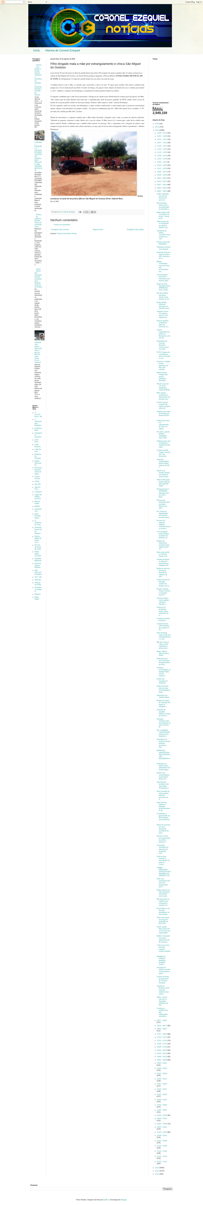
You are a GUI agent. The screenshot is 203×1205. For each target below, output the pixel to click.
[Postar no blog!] (87, 212)
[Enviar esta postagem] (80, 212)
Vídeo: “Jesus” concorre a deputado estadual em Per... (162, 1001)
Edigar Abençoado (38, 463)
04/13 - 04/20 (162, 1094)
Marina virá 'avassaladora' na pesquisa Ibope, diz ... (163, 776)
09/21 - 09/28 (162, 178)
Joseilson (38, 492)
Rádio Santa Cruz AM (38, 554)
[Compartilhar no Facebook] (92, 212)
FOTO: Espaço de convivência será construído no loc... (163, 355)
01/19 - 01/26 (162, 1151)
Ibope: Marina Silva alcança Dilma (163, 653)
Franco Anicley (37, 478)
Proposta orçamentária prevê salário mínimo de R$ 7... (163, 463)
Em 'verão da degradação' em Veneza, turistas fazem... (163, 514)
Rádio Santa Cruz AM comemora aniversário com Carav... (163, 893)
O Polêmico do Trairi (38, 523)
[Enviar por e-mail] (84, 212)
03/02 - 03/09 (162, 1124)
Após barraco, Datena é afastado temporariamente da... (163, 806)
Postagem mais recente (60, 229)
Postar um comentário (62, 225)
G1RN (37, 481)
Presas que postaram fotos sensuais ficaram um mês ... (163, 504)
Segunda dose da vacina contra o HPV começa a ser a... (163, 255)
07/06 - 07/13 (162, 1044)
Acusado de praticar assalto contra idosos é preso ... (163, 971)
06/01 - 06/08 (162, 1060)
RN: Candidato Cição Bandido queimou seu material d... (163, 733)
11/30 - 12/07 (162, 146)
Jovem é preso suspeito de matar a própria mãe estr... (163, 405)
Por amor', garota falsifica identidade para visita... (163, 435)
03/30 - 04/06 (162, 1105)
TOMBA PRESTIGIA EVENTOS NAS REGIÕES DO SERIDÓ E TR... (164, 872)
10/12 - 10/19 (162, 168)
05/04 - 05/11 (162, 1079)
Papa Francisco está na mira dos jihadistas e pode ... (164, 689)
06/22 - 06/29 (162, 1050)
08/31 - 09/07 (162, 188)
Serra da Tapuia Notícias (38, 565)
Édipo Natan (37, 598)
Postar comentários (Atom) (67, 234)
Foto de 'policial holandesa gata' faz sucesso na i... (163, 324)
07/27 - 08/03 (162, 1034)
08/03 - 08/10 (162, 1029)
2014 (157, 130)
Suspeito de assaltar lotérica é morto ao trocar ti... (163, 713)
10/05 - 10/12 (162, 172)
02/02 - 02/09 (162, 1141)
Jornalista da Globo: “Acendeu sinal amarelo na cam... (163, 235)
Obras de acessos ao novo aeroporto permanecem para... (163, 829)
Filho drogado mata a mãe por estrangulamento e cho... (164, 636)
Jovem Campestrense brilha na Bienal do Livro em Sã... (163, 334)
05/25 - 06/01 (162, 1063)
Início (36, 50)
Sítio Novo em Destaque (38, 572)
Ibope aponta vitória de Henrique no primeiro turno (163, 305)
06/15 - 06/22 (162, 1053)
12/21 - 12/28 (162, 136)
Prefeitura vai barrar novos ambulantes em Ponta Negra (163, 767)
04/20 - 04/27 (162, 1089)
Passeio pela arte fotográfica (163, 243)
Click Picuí (36, 441)
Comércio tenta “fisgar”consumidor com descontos (163, 453)
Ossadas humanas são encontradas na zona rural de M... (164, 723)
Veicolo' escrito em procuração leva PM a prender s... (163, 839)
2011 (157, 1174)
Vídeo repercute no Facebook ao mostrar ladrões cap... (163, 224)
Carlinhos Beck (38, 429)
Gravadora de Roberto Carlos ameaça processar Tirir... (163, 743)
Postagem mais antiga (135, 229)
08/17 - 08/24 (162, 1020)
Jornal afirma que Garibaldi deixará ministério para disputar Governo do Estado (38, 278)
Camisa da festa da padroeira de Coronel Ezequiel (163, 980)
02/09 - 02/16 (162, 1135)
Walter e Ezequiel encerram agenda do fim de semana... (163, 939)
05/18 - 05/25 (162, 1068)
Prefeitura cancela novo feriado (163, 248)
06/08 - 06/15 (162, 1057)
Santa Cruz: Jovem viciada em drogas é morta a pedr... (163, 474)
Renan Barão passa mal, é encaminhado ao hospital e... (163, 206)
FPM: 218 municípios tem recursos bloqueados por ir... (163, 883)
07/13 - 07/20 (162, 1041)
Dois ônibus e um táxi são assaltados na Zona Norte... (163, 911)
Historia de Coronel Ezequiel (62, 50)
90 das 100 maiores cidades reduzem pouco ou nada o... (164, 525)
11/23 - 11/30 (162, 149)
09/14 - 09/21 (162, 181)
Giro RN (38, 484)
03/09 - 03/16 (162, 1118)
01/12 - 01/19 (162, 1156)
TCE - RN (38, 577)
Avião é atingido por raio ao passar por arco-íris (163, 197)
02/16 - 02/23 (162, 1132)
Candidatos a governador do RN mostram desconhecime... (163, 818)
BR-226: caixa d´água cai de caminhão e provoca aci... (163, 645)
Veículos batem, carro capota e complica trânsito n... (163, 601)
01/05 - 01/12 (162, 1162)
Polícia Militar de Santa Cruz (38, 539)
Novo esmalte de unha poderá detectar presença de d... (163, 795)
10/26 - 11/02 (162, 162)
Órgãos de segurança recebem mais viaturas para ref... (163, 545)
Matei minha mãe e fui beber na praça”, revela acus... (163, 215)
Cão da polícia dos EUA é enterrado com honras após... (163, 278)
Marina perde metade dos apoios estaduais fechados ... (162, 377)
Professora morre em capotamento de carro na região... (163, 425)
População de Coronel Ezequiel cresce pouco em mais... (163, 345)
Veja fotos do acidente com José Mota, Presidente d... (163, 785)
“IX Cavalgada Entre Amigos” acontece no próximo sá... (163, 535)
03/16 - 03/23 (162, 1115)
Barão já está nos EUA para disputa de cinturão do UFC (163, 572)
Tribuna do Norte (38, 584)
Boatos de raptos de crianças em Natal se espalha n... (163, 704)
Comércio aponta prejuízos (163, 619)
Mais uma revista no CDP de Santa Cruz (163, 554)
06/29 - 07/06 (162, 1047)
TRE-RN (38, 580)
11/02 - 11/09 (162, 159)
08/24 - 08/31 (162, 191)
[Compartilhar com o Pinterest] (94, 212)
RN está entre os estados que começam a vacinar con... (163, 902)
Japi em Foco (37, 488)
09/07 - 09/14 (162, 185)
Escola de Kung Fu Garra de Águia (38, 471)
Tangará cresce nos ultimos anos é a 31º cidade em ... (162, 314)
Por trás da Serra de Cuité (38, 547)
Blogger (124, 1200)
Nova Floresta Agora (38, 516)
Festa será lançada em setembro (162, 681)
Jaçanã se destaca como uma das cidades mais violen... (163, 990)
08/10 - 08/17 (162, 1026)
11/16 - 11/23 (162, 152)
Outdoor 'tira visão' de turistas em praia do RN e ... (164, 414)
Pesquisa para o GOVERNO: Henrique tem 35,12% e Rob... (163, 493)
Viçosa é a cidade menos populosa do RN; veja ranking (163, 365)
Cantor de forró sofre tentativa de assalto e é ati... (163, 627)
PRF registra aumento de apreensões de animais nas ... (163, 396)
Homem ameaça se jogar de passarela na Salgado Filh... (163, 562)
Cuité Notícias (38, 445)
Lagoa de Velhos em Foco (38, 497)
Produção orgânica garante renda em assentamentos (38, 220)
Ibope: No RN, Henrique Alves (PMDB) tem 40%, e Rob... (163, 287)
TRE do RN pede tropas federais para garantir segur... (163, 483)
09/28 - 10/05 (162, 175)
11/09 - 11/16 (162, 156)
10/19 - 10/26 (162, 165)
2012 (157, 1171)
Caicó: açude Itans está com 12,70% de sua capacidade (163, 930)
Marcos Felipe (37, 502)
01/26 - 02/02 (162, 1146)
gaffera (106, 1200)
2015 (157, 127)
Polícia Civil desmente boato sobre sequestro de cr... (163, 611)
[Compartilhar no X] (89, 212)
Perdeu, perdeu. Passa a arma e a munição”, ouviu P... (164, 592)
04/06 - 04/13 (162, 1100)
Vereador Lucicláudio (38, 589)
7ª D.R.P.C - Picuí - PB (38, 415)
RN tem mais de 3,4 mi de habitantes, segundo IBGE (163, 387)
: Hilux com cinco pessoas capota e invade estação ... (163, 949)
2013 (157, 1168)
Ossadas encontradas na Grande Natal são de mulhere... (164, 672)
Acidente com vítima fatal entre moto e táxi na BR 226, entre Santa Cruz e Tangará (38, 352)
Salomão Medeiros (38, 560)
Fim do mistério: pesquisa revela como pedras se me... (163, 296)
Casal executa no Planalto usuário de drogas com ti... (163, 583)
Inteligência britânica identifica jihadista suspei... (161, 960)
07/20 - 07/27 (162, 1037)
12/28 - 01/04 (162, 133)
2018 (157, 124)
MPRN (37, 506)
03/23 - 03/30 (162, 1110)
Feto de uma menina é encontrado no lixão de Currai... (163, 860)
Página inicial (98, 229)
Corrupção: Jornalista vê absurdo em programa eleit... (162, 849)
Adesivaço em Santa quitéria (163, 696)
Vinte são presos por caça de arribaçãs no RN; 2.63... (163, 920)
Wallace (38, 594)
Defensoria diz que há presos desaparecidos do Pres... (163, 662)
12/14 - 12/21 (162, 139)
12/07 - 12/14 (162, 143)
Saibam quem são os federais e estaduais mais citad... (163, 444)
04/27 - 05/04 (162, 1084)
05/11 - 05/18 (162, 1074)
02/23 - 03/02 (162, 1127)
